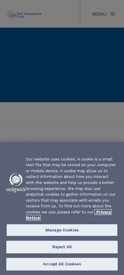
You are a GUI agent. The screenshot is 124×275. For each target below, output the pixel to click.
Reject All (62, 247)
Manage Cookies (62, 230)
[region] (62, 208)
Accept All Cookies (62, 264)
